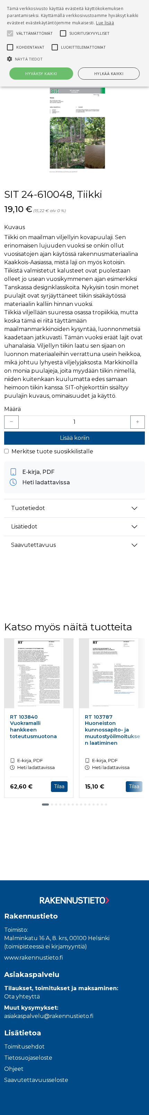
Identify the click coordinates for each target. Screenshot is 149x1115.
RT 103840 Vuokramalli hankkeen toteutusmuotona (33, 727)
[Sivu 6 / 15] (69, 804)
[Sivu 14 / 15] (102, 804)
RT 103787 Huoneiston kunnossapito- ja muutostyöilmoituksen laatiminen (112, 730)
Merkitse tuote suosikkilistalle (52, 451)
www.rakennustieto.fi (33, 957)
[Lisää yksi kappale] (137, 422)
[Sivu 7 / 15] (73, 804)
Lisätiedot (24, 526)
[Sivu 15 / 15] (106, 804)
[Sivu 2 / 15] (52, 804)
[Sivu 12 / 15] (94, 804)
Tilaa (59, 786)
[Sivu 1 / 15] (45, 804)
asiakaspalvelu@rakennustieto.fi (49, 1016)
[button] (74, 58)
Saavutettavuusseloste (36, 1080)
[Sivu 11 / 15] (89, 804)
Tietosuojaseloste (28, 1058)
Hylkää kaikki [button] (108, 73)
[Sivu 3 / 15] (56, 804)
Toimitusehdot (24, 1046)
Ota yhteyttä (22, 996)
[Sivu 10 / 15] (85, 804)
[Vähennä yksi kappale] (11, 422)
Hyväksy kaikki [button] (41, 73)
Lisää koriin (74, 438)
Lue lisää (105, 23)
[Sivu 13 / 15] (98, 804)
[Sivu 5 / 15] (64, 804)
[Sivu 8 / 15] (77, 804)
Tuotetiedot (28, 508)
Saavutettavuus (33, 545)
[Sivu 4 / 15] (60, 804)
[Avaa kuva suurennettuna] (74, 131)
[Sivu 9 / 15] (81, 804)
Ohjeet (14, 1069)
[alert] (74, 43)
